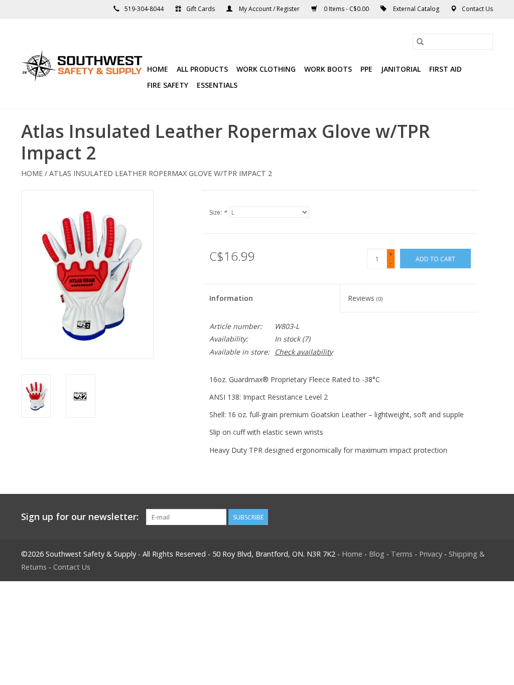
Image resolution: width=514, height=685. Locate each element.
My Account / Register (269, 9)
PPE (366, 69)
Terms (402, 554)
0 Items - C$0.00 (346, 9)
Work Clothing (266, 69)
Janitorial (401, 69)
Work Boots (328, 69)
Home (157, 69)
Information (231, 298)
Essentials (217, 85)
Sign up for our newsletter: (80, 516)
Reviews (365, 298)
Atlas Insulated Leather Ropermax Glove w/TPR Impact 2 (160, 173)
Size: (218, 212)
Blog (376, 554)
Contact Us (477, 9)
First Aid (445, 69)
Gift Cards (200, 9)
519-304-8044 (144, 9)
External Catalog (416, 9)
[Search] (420, 42)
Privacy (430, 554)
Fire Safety (167, 85)
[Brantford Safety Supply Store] (82, 63)
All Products (202, 69)
